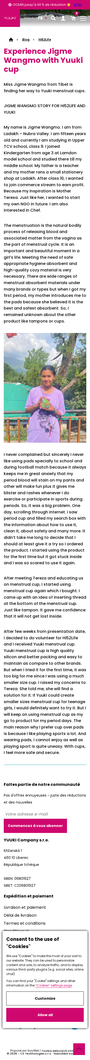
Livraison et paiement (25, 907)
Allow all (45, 1014)
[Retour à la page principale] (10, 18)
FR (40, 18)
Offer (78, 4)
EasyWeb (33, 1051)
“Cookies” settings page (53, 985)
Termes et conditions (25, 923)
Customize (45, 998)
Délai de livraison (20, 915)
